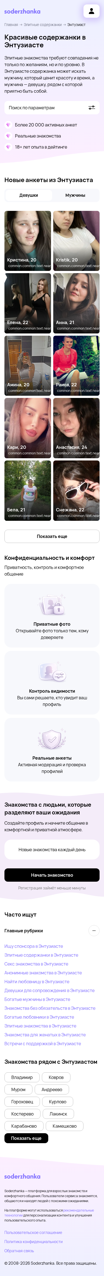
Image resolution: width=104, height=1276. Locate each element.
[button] (22, 1077)
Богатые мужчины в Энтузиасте (37, 999)
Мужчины (75, 195)
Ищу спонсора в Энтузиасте (33, 946)
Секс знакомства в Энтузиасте (36, 964)
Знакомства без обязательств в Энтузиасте (49, 1008)
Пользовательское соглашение (33, 1232)
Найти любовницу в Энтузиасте (36, 982)
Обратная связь (19, 1250)
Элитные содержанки (43, 24)
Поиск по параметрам (32, 108)
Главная (11, 24)
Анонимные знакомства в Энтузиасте (43, 973)
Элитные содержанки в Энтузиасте (41, 955)
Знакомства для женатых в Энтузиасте (45, 1035)
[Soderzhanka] (22, 11)
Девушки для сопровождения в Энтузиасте (49, 990)
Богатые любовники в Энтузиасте (39, 1017)
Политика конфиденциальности (33, 1241)
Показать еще (52, 536)
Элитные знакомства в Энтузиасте (40, 1026)
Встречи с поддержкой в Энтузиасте (42, 1044)
